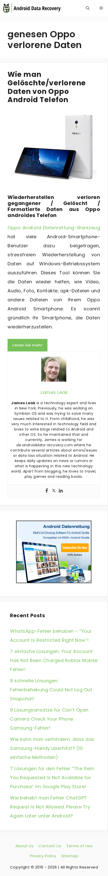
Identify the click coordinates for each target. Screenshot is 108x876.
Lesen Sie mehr (27, 345)
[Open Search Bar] (87, 8)
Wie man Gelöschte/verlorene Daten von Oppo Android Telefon (47, 87)
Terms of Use (79, 845)
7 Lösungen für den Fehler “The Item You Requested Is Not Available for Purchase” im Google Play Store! (52, 777)
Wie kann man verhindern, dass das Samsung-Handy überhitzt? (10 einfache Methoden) (52, 748)
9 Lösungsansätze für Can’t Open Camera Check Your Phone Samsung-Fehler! (49, 719)
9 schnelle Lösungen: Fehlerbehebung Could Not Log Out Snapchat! (51, 690)
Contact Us (49, 845)
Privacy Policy (43, 855)
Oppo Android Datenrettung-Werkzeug (54, 228)
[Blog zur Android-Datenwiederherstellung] (32, 8)
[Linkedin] (61, 491)
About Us (24, 845)
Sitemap (69, 855)
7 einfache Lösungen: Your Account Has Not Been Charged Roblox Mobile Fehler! (53, 660)
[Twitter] (53, 491)
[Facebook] (46, 491)
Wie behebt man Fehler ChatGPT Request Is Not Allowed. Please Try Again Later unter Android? (50, 807)
